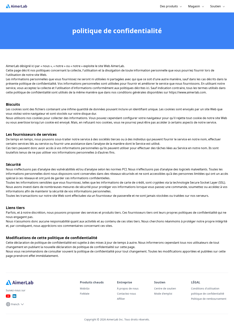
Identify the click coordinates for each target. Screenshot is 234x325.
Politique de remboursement (208, 298)
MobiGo (84, 288)
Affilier (121, 298)
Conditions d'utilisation (205, 288)
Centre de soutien (165, 288)
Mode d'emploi (163, 293)
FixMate (84, 293)
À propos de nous (128, 288)
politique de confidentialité (207, 293)
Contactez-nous (126, 293)
